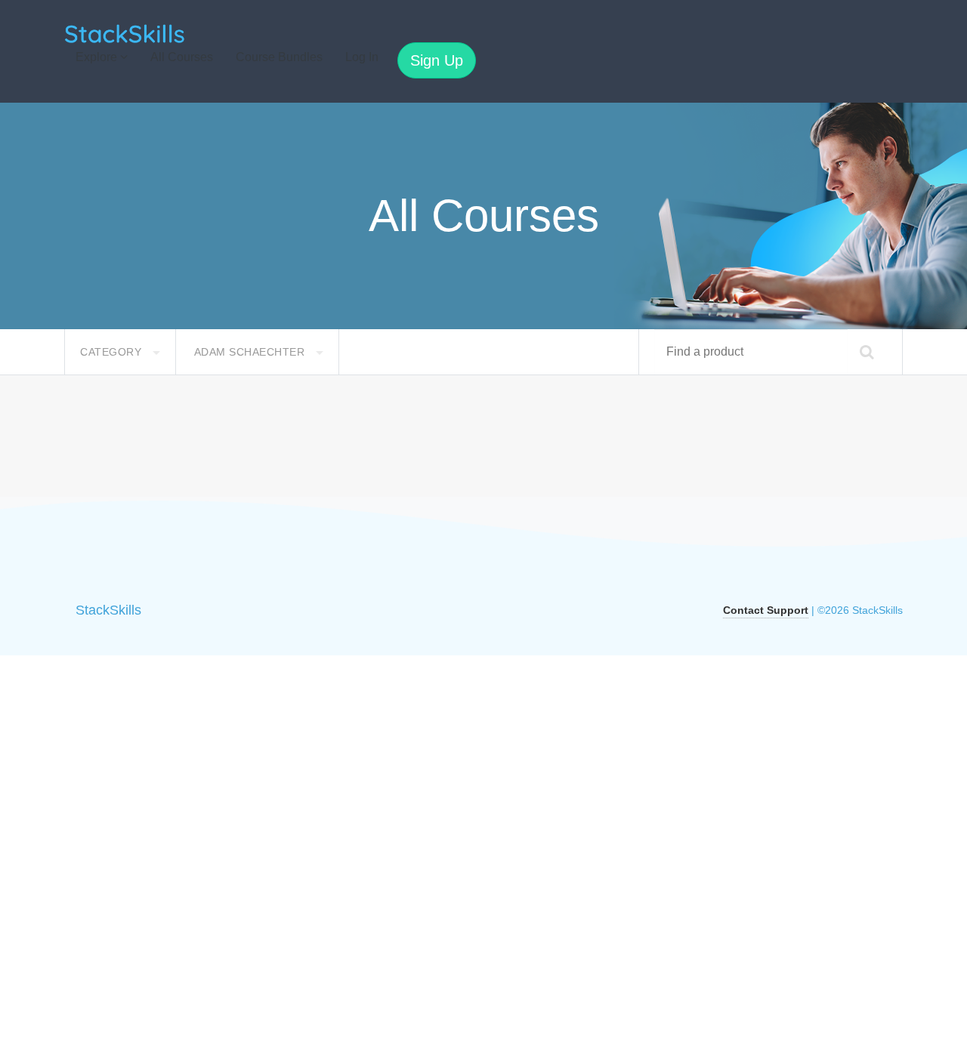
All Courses (181, 57)
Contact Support (765, 610)
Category (112, 352)
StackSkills (108, 610)
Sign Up (436, 60)
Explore (98, 57)
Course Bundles (279, 57)
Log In (361, 57)
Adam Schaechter (251, 352)
